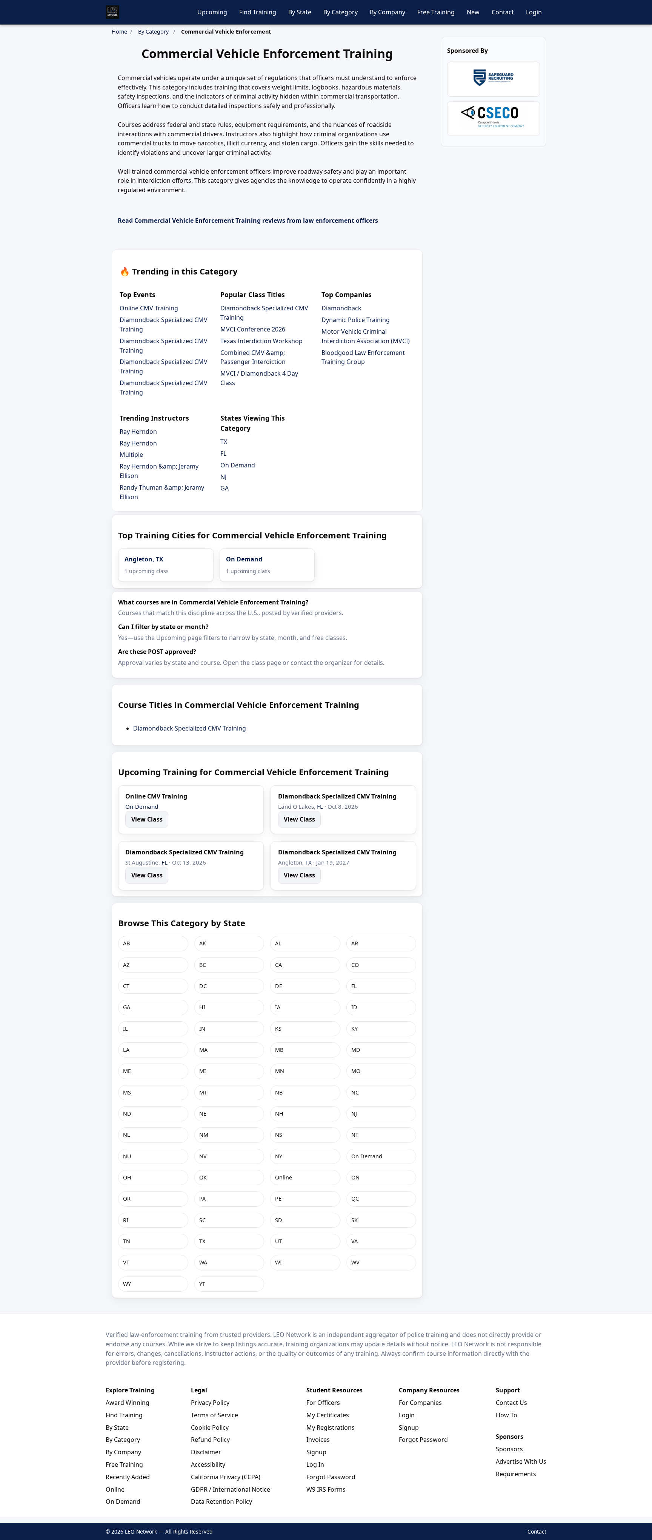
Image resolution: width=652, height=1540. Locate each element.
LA (126, 1049)
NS (278, 1134)
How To (506, 1415)
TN (126, 1241)
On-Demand (141, 806)
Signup (316, 1452)
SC (202, 1220)
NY (278, 1156)
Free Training (436, 12)
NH (279, 1113)
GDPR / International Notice (230, 1489)
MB (279, 1049)
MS (127, 1092)
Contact (503, 12)
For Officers (323, 1402)
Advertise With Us (521, 1461)
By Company (387, 12)
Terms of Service (214, 1415)
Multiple (131, 454)
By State (299, 12)
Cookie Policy (210, 1427)
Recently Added (128, 1477)
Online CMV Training (149, 308)
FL (223, 453)
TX (223, 442)
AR (354, 943)
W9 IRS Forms (326, 1489)
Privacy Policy (210, 1402)
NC (355, 1092)
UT (278, 1241)
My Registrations (330, 1427)
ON (355, 1177)
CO (355, 964)
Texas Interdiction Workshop (261, 341)
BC (202, 964)
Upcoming (212, 12)
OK (203, 1177)
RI (125, 1220)
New (473, 12)
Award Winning (127, 1402)
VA (354, 1241)
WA (203, 1262)
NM (203, 1134)
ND (127, 1113)
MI (202, 1070)
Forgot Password (330, 1477)
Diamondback (341, 308)
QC (355, 1198)
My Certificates (327, 1415)
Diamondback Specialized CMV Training (189, 728)
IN (202, 1028)
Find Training (257, 12)
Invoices (318, 1439)
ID (354, 1007)
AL (278, 943)
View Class (147, 819)
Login (534, 12)
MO (355, 1070)
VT (126, 1262)
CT (126, 986)
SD (278, 1220)
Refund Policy (210, 1439)
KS (278, 1028)
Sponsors (509, 1449)
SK (354, 1220)
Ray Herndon (138, 431)
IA (277, 1007)
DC (203, 986)
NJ (223, 477)
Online (283, 1177)
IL (125, 1028)
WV (355, 1262)
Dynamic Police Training (355, 320)
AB (126, 943)
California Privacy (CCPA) (225, 1477)
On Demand (237, 465)
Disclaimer (206, 1452)
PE (278, 1198)
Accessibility (208, 1464)
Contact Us (511, 1402)
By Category (340, 12)
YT (202, 1283)
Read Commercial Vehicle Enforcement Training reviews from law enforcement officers (248, 220)
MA (203, 1049)
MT (203, 1092)
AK (202, 943)
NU (127, 1156)
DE (278, 986)
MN (279, 1070)
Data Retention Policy (221, 1501)
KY (354, 1028)
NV (203, 1156)
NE (202, 1113)
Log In (315, 1464)
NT (354, 1134)
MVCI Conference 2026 (252, 329)
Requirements (516, 1474)
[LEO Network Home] (112, 12)
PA (202, 1198)
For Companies (420, 1402)
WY (127, 1283)
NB (279, 1092)
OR (127, 1198)
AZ (126, 964)
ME (127, 1070)
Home (119, 31)
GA (224, 488)
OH (127, 1177)
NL (126, 1134)
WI (278, 1262)
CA (278, 964)
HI (202, 1007)
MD (355, 1049)
